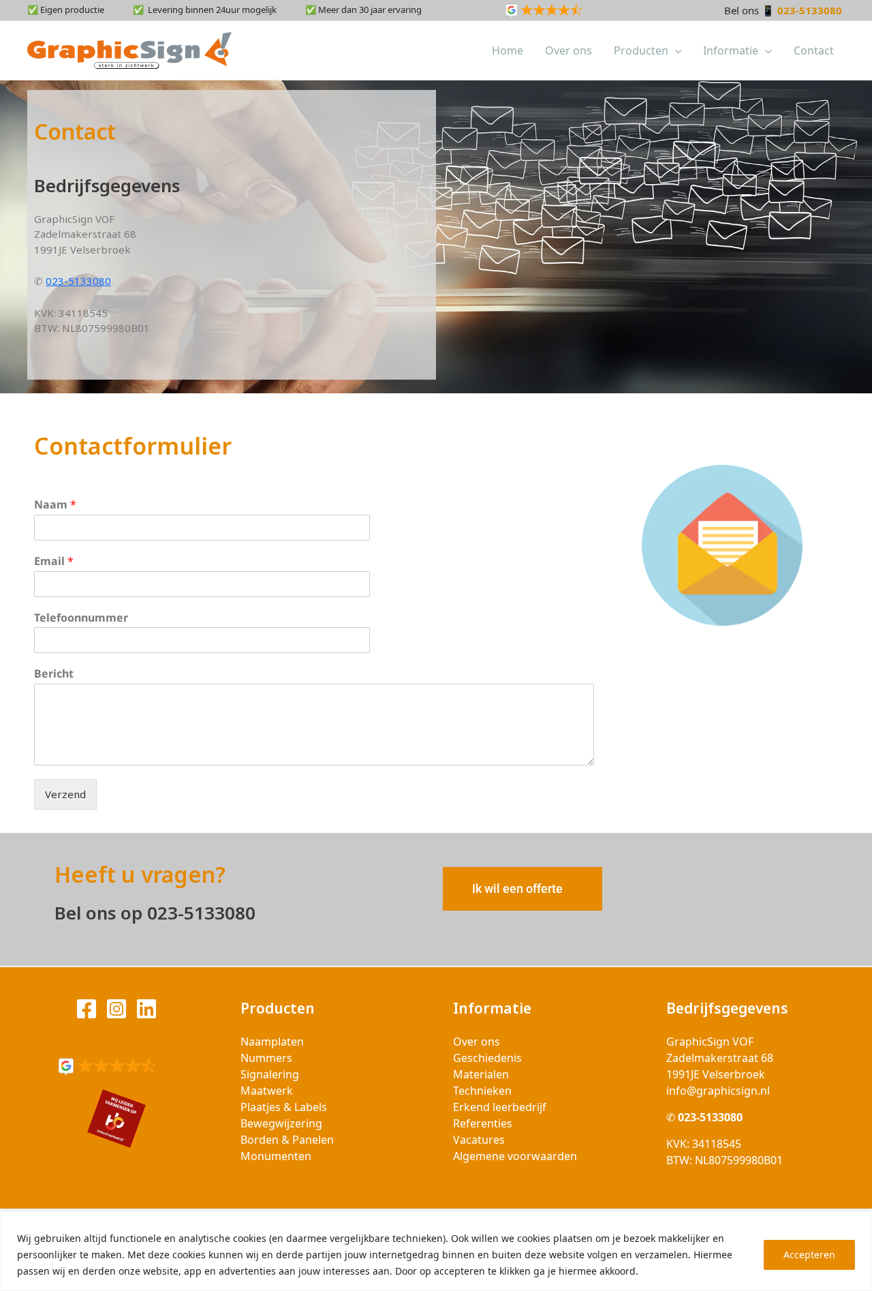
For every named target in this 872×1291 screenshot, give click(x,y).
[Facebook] (86, 1009)
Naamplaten (272, 1041)
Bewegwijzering (281, 1123)
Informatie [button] (730, 50)
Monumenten (275, 1156)
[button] (675, 50)
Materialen (481, 1074)
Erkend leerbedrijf (499, 1106)
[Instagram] (116, 1009)
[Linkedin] (146, 1009)
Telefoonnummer (81, 618)
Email (54, 561)
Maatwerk (266, 1090)
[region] (436, 1251)
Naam (55, 505)
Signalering (269, 1074)
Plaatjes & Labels (283, 1106)
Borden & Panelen (287, 1139)
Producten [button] (641, 50)
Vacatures (479, 1139)
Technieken (482, 1090)
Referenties (482, 1123)
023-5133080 (811, 10)
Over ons (568, 50)
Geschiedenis (487, 1057)
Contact (814, 50)
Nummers (266, 1057)
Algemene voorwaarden (515, 1156)
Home (507, 50)
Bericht (54, 674)
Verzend (65, 794)
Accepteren (809, 1254)
